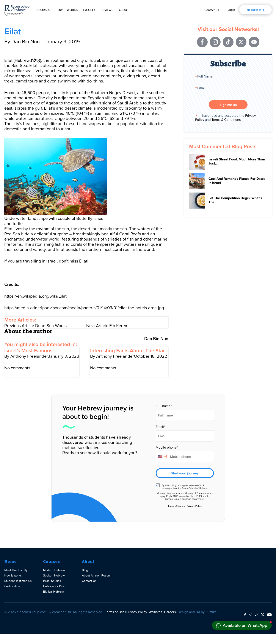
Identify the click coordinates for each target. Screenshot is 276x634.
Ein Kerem (107, 325)
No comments (17, 368)
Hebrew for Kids (54, 586)
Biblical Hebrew (53, 591)
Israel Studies (52, 581)
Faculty (89, 10)
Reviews (107, 10)
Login (231, 10)
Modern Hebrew (54, 570)
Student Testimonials (18, 581)
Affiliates (155, 611)
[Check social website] (245, 615)
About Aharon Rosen (96, 575)
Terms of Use (175, 506)
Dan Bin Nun (156, 338)
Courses (43, 10)
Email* (160, 427)
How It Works (66, 10)
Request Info (255, 10)
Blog (85, 570)
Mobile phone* (167, 447)
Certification (12, 586)
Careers (170, 611)
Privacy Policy (194, 506)
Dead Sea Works (35, 325)
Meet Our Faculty (15, 570)
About (124, 10)
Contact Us (211, 10)
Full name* (164, 406)
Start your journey (185, 473)
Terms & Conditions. (227, 119)
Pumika (210, 611)
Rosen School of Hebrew (17, 9)
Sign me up (228, 104)
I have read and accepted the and (225, 117)
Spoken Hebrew (54, 575)
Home (10, 561)
